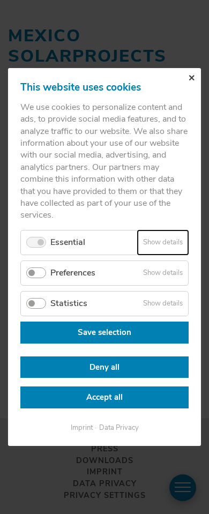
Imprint (82, 428)
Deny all (104, 367)
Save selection (104, 332)
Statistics (68, 303)
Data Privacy (119, 428)
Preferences (72, 273)
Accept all (104, 397)
